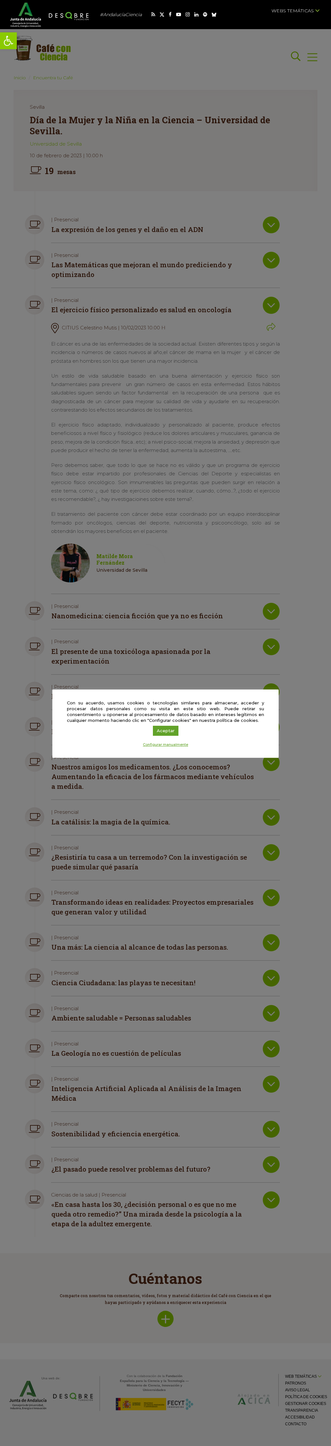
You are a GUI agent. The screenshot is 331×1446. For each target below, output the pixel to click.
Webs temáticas (293, 11)
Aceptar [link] (166, 730)
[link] (8, 40)
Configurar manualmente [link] (165, 744)
